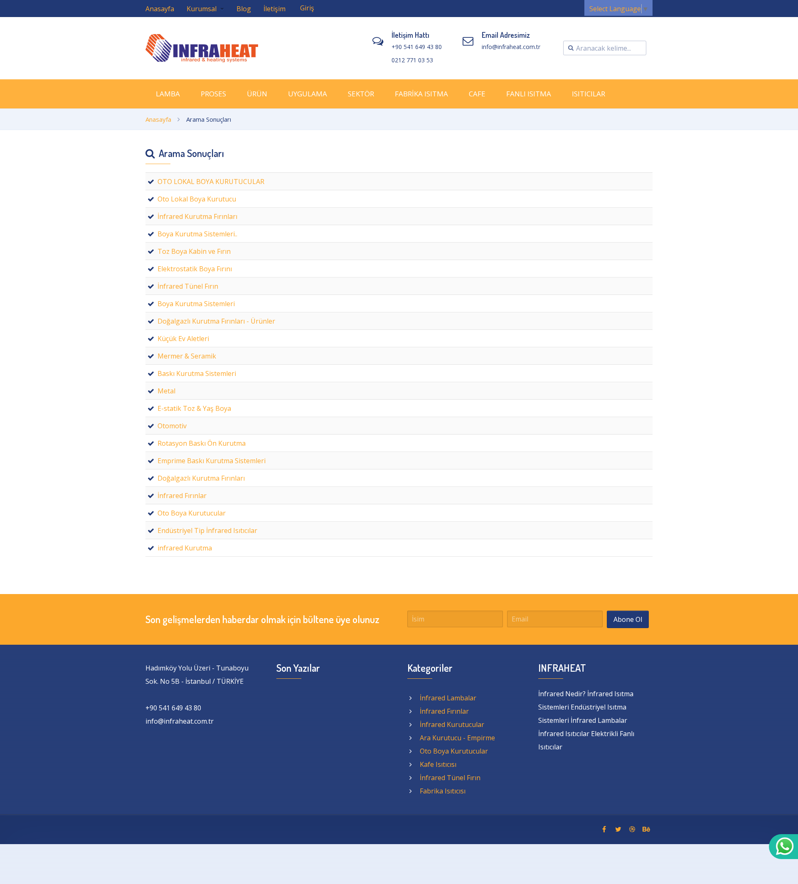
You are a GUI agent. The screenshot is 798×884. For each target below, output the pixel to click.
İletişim (275, 8)
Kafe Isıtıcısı (438, 764)
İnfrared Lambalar (448, 697)
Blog (243, 8)
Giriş (307, 7)
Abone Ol (627, 619)
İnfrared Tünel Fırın (450, 777)
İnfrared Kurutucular (452, 724)
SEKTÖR (361, 93)
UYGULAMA (307, 93)
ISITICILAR (588, 93)
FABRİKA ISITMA (421, 93)
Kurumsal (202, 8)
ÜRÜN (257, 93)
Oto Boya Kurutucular (454, 751)
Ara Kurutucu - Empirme (457, 737)
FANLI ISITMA (528, 93)
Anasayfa (159, 8)
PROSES (213, 93)
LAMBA (168, 93)
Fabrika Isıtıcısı (443, 791)
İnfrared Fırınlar (444, 711)
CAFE (477, 93)
